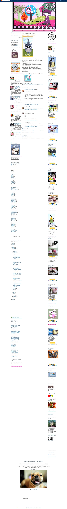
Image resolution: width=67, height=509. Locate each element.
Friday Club (13, 194)
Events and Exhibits (14, 189)
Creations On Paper (50, 454)
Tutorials (12, 225)
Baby (12, 171)
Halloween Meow (15, 267)
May (14, 292)
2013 (13, 243)
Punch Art (12, 208)
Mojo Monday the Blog (15, 338)
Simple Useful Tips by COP (15, 347)
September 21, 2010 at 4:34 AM (31, 109)
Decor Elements (13, 187)
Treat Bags (13, 223)
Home (33, 130)
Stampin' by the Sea (14, 350)
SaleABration (13, 211)
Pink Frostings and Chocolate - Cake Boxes (17, 87)
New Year (12, 205)
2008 (13, 300)
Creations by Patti (14, 330)
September (15, 252)
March (14, 295)
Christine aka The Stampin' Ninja (30, 89)
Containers (13, 186)
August (14, 288)
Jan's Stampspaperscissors (15, 337)
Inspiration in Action (14, 334)
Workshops (13, 231)
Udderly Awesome (14, 356)
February (14, 296)
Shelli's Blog (13, 346)
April (14, 293)
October (14, 251)
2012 (13, 244)
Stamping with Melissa (15, 353)
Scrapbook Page (14, 212)
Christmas (13, 182)
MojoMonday (13, 200)
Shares (12, 213)
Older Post (41, 130)
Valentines (13, 226)
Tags (12, 217)
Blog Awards (13, 174)
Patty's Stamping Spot (14, 341)
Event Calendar (13, 164)
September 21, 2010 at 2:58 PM (31, 126)
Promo (12, 207)
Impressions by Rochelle (15, 332)
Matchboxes (13, 199)
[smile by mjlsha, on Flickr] (33, 487)
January (14, 297)
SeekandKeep (13, 345)
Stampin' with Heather (14, 352)
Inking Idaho (13, 333)
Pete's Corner (13, 206)
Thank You (13, 219)
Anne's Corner (50, 414)
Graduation (13, 196)
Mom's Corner (13, 201)
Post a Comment (25, 128)
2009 (13, 299)
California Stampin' (14, 326)
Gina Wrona (26, 111)
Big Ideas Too (13, 324)
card (12, 180)
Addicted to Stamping (14, 321)
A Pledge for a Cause (16, 256)
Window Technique (14, 230)
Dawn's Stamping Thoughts (15, 331)
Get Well (12, 195)
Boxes (12, 176)
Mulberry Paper (13, 202)
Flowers (12, 193)
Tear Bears (13, 218)
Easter (12, 188)
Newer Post (24, 130)
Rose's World (13, 344)
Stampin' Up (13, 214)
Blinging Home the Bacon (15, 325)
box (11, 175)
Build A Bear (13, 177)
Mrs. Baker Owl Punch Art (17, 273)
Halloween (31, 84)
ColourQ (12, 183)
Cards (12, 181)
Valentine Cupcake (17, 105)
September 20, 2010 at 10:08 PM (31, 104)
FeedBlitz (16, 45)
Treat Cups (13, 224)
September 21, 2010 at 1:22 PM (31, 120)
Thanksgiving (13, 220)
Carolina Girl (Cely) (28, 106)
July (14, 289)
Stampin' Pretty (13, 351)
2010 (13, 247)
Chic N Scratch (13, 327)
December (15, 248)
